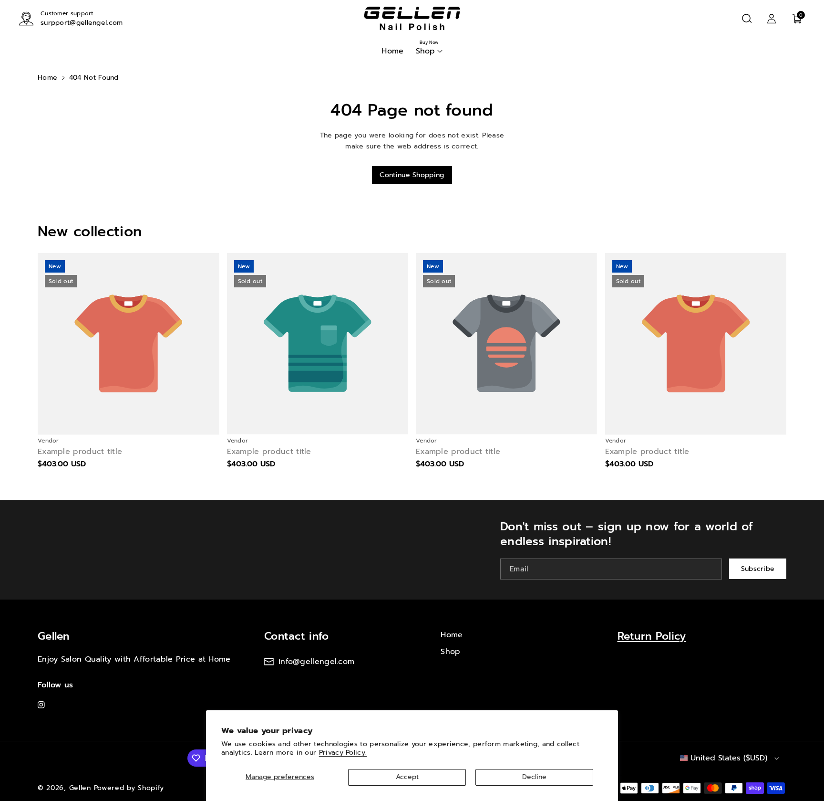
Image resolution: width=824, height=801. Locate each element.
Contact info (296, 636)
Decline (534, 777)
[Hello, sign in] (771, 18)
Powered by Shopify (129, 788)
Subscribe (758, 569)
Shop (450, 651)
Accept (407, 777)
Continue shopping (412, 175)
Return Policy (652, 636)
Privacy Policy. (343, 753)
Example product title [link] (80, 452)
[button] (746, 18)
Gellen (54, 636)
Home (47, 78)
